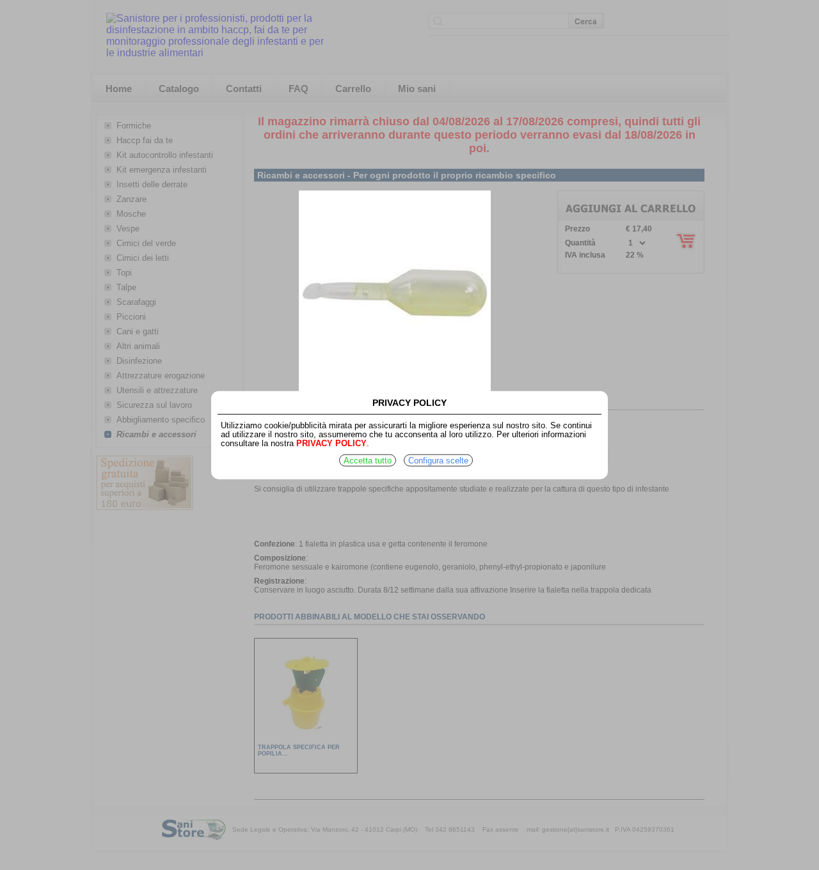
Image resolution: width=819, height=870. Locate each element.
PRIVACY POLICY (331, 443)
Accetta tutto (368, 460)
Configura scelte (438, 460)
